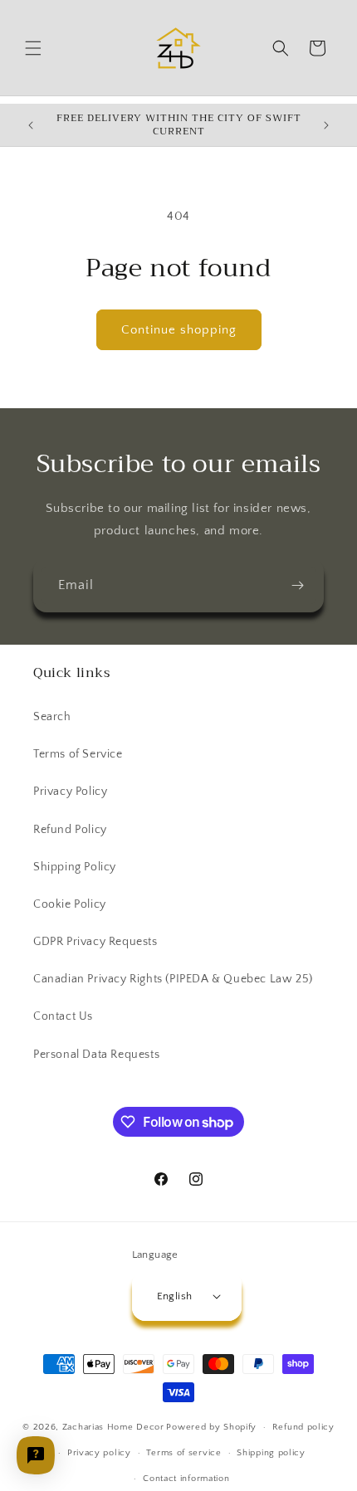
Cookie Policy (69, 904)
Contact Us (63, 1016)
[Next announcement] (326, 125)
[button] (33, 48)
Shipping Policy (74, 867)
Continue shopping (179, 330)
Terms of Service (78, 754)
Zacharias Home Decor (113, 1427)
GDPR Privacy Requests (95, 941)
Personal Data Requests (96, 1054)
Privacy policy (99, 1453)
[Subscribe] (297, 585)
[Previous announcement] (30, 125)
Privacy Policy (70, 791)
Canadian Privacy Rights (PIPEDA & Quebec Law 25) (173, 979)
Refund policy (303, 1427)
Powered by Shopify (211, 1427)
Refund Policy (70, 829)
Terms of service (183, 1453)
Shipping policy (271, 1453)
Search (52, 717)
